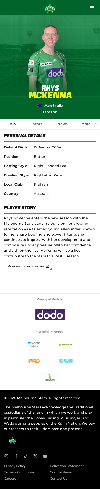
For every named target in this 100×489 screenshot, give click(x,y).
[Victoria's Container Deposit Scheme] (34, 361)
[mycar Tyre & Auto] (34, 344)
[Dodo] (50, 314)
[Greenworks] (66, 344)
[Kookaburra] (50, 377)
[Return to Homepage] (50, 8)
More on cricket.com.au (25, 266)
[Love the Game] (66, 361)
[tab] (12, 124)
